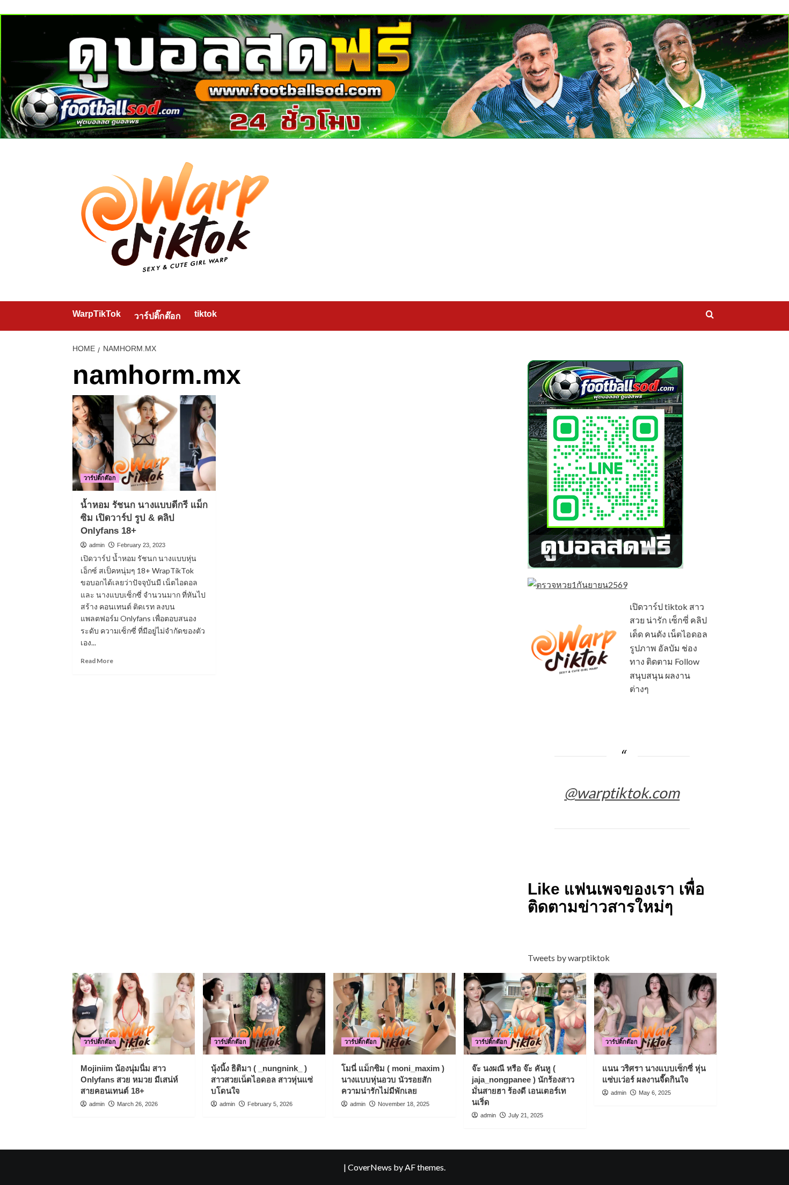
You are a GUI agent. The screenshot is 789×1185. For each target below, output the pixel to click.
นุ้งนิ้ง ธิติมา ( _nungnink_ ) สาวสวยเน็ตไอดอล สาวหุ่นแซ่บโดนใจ (262, 1079)
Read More (97, 661)
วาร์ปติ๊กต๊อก (157, 316)
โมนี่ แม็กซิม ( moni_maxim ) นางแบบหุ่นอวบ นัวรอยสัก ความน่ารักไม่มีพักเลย (392, 1079)
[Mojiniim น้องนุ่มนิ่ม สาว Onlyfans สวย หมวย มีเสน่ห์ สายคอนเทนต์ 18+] (133, 1014)
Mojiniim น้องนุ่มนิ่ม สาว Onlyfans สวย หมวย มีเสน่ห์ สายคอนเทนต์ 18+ (129, 1079)
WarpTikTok (96, 313)
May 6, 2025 (655, 1092)
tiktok (205, 313)
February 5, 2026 (270, 1104)
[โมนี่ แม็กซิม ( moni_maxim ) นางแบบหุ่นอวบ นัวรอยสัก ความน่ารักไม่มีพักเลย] (394, 1014)
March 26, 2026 (137, 1104)
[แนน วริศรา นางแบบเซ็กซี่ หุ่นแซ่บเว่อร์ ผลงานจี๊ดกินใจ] (655, 1014)
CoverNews (370, 1167)
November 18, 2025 (403, 1104)
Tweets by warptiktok (569, 958)
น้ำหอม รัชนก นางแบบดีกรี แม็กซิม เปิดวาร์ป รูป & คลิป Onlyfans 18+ (144, 518)
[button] (710, 314)
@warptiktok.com (622, 792)
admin (97, 545)
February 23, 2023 (141, 545)
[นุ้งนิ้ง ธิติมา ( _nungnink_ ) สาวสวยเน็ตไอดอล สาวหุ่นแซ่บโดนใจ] (264, 1014)
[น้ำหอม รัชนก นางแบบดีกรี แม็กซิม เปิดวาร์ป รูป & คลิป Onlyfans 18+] (144, 443)
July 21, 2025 (525, 1115)
